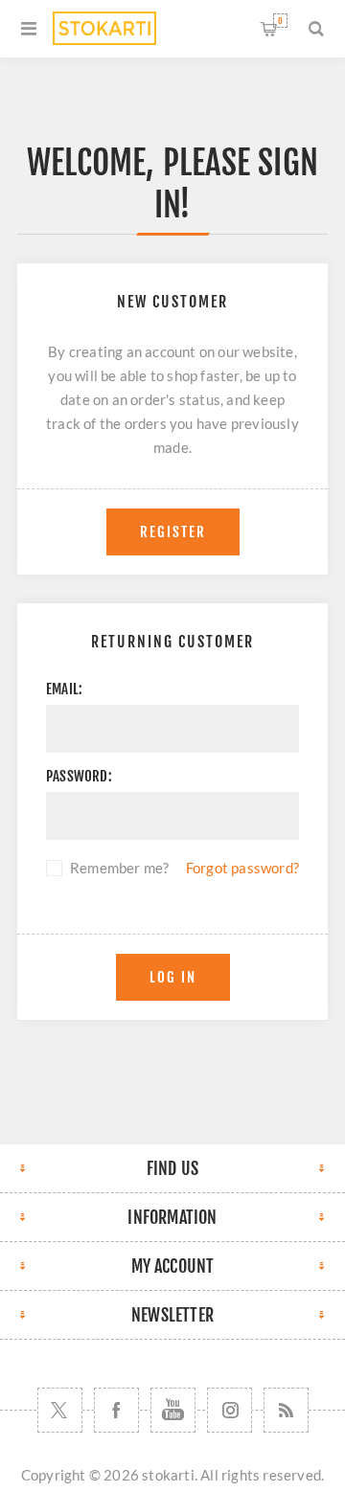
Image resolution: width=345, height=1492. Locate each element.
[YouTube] (173, 1410)
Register (173, 532)
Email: (64, 689)
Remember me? (119, 867)
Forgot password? (242, 867)
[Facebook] (116, 1410)
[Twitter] (59, 1410)
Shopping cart (280, 20)
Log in (173, 977)
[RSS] (286, 1410)
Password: (79, 776)
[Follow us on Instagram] (229, 1410)
